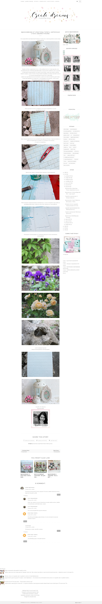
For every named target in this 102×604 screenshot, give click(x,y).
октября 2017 (68, 179)
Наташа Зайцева (73, 145)
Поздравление (66, 149)
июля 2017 (67, 184)
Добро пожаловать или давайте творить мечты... (16, 570)
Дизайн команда (29, 1)
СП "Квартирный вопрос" (68, 159)
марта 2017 (67, 221)
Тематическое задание (72, 161)
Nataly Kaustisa (66, 165)
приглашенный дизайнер (68, 151)
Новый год (66, 147)
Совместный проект (71, 155)
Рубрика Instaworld (67, 153)
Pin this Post (54, 440)
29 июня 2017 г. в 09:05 (29, 527)
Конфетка (65, 139)
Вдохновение (35, 443)
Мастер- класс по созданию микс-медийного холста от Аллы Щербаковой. (21, 576)
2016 (65, 226)
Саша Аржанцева (76, 153)
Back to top (78, 602)
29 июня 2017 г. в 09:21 (32, 500)
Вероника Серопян (73, 133)
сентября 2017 (68, 181)
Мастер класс (49, 443)
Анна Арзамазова (73, 129)
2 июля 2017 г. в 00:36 (32, 514)
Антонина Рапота (76, 131)
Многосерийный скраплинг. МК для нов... (39, 476)
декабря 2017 (68, 176)
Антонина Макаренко (67, 131)
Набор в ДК (72, 143)
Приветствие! (72, 149)
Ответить (58, 494)
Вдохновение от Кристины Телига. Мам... (26, 476)
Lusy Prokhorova (32, 498)
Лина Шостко (66, 141)
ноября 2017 (68, 177)
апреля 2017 (68, 219)
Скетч (65, 155)
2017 (65, 174)
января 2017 (67, 224)
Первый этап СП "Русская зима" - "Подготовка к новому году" (18, 581)
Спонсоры (76, 159)
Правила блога (42, 1)
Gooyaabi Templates (38, 602)
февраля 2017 (68, 222)
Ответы (26, 495)
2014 (65, 229)
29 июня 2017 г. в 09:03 (29, 489)
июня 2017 (67, 186)
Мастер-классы (50, 1)
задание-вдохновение (75, 137)
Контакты (36, 1)
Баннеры (57, 1)
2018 (65, 172)
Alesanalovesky (33, 596)
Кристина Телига (35, 38)
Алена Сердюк (66, 129)
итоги (64, 273)
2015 (65, 228)
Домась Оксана (66, 135)
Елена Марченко (29, 487)
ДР (71, 135)
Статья (65, 161)
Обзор (70, 147)
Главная (22, 1)
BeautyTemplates (27, 602)
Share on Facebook (29, 440)
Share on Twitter (42, 440)
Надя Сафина (66, 145)
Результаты (76, 151)
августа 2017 (68, 183)
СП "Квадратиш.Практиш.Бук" (69, 157)
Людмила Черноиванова (74, 141)
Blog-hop (65, 163)
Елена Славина (66, 137)
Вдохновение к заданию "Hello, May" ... (53, 476)
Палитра (74, 147)
